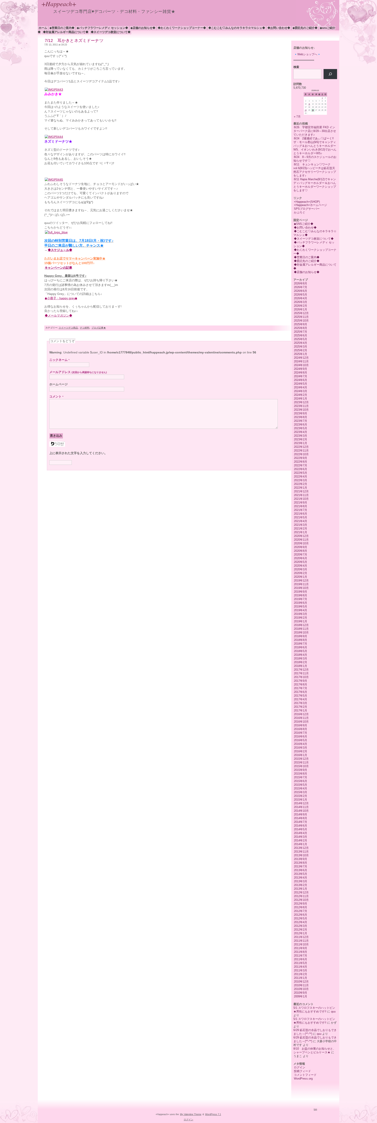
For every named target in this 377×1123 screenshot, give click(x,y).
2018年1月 (300, 666)
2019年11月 (301, 584)
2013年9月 (300, 859)
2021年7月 (300, 510)
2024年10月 (301, 365)
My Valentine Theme (190, 1114)
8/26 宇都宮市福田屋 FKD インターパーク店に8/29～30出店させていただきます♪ (314, 131)
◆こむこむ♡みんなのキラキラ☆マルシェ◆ (236, 27)
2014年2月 (300, 840)
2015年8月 (300, 773)
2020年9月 (300, 547)
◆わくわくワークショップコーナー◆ (182, 27)
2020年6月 (300, 558)
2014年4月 (300, 833)
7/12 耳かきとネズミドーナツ (74, 40)
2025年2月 (300, 350)
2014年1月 (300, 844)
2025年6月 (300, 335)
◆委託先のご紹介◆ (305, 27)
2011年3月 (300, 970)
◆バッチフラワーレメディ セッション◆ (102, 27)
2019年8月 (300, 595)
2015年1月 (300, 799)
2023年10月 (301, 409)
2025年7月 (300, 331)
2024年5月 (300, 383)
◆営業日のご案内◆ (62, 27)
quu (333, 1011)
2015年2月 (300, 796)
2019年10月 (301, 588)
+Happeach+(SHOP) (307, 201)
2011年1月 (300, 977)
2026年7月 (300, 287)
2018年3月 (300, 658)
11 (309, 104)
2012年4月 (300, 922)
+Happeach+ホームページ (310, 205)
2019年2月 (300, 617)
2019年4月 (300, 610)
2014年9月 (300, 814)
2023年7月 (300, 420)
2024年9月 (300, 368)
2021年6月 (300, 513)
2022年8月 (300, 461)
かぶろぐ (299, 212)
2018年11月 (301, 628)
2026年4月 (300, 298)
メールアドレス (78, 372)
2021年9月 (300, 502)
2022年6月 (300, 469)
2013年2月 (300, 885)
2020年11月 (301, 539)
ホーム (43, 27)
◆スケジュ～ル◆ (60, 250)
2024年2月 (300, 394)
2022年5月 (300, 472)
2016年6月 (300, 736)
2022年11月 (301, 450)
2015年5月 (300, 784)
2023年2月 (300, 439)
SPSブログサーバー (307, 208)
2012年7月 (300, 911)
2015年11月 (301, 762)
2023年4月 (300, 432)
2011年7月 (300, 955)
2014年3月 (300, 836)
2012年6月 (300, 914)
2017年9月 (300, 680)
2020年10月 (301, 543)
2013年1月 (300, 888)
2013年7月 (300, 866)
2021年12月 (301, 491)
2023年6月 (300, 424)
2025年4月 (300, 342)
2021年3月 (300, 524)
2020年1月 (300, 576)
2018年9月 (300, 636)
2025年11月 (301, 316)
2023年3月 (300, 435)
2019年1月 (300, 621)
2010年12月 (301, 981)
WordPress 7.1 (213, 1114)
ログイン (299, 1067)
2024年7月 (300, 376)
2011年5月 (300, 963)
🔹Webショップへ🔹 (307, 54)
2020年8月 (300, 550)
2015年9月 (300, 770)
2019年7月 (300, 599)
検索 (296, 67)
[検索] (330, 74)
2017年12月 (301, 669)
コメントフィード (305, 1074)
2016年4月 (300, 744)
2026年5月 (300, 294)
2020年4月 (300, 565)
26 (313, 110)
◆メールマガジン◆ (58, 315)
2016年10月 (301, 721)
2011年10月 (301, 944)
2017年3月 (300, 703)
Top (315, 1109)
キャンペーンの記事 (58, 267)
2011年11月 (301, 940)
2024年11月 (301, 361)
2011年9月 (300, 948)
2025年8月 (300, 328)
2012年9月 (300, 903)
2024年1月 (300, 398)
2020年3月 (300, 569)
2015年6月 (300, 781)
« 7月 (297, 116)
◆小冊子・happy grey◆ (61, 298)
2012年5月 (300, 918)
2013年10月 (301, 855)
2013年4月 (300, 877)
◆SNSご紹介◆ (303, 223)
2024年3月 (300, 391)
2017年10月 (301, 677)
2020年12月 (301, 536)
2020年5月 (300, 562)
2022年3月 (300, 480)
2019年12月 (301, 580)
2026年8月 (300, 283)
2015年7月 (300, 777)
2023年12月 (301, 402)
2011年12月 (301, 937)
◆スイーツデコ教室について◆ (110, 32)
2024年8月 (300, 372)
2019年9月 (300, 591)
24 (306, 110)
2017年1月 (300, 710)
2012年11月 (301, 896)
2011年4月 (300, 966)
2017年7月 (300, 688)
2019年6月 (300, 602)
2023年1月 (300, 443)
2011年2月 (300, 974)
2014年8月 (300, 818)
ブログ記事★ (98, 327)
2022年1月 (300, 487)
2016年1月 (300, 755)
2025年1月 (300, 354)
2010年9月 (300, 992)
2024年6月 (300, 380)
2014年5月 (300, 829)
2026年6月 (300, 290)
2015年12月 (301, 758)
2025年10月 (301, 320)
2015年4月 (300, 788)
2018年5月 (300, 651)
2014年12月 (301, 803)
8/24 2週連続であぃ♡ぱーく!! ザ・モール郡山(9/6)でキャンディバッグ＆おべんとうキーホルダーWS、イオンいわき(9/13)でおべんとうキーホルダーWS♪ (315, 146)
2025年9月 (300, 324)
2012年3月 (300, 925)
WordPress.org (303, 1078)
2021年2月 (300, 528)
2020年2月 (300, 573)
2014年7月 (300, 822)
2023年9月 (300, 413)
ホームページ (58, 384)
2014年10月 (301, 810)
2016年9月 (300, 725)
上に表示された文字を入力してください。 (78, 453)
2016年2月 (300, 751)
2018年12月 (301, 625)
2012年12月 (301, 892)
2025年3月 (300, 346)
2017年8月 (300, 684)
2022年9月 (300, 458)
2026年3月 (300, 302)
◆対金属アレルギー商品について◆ (65, 32)
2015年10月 (301, 766)
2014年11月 (301, 807)
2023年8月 (300, 417)
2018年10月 (301, 632)
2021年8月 (300, 506)
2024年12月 (301, 357)
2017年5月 (300, 695)
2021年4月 (300, 521)
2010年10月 (301, 989)
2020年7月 (300, 554)
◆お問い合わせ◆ (278, 27)
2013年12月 (301, 848)
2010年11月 (301, 985)
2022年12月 (301, 446)
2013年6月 (300, 870)
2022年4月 (300, 476)
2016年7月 (300, 732)
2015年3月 (300, 792)
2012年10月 (301, 900)
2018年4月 (300, 654)
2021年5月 (300, 517)
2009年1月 (300, 996)
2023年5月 (300, 428)
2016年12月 (301, 714)
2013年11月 (301, 851)
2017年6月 (300, 692)
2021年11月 (301, 495)
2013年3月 (300, 881)
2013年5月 (300, 874)
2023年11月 (301, 406)
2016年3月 (300, 747)
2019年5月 (300, 606)
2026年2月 (300, 305)
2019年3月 (300, 614)
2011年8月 (300, 951)
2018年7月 (300, 643)
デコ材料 (84, 327)
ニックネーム (59, 360)
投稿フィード (302, 1071)
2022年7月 (300, 465)
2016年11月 (301, 718)
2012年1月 (300, 933)
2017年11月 (301, 673)
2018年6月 (300, 647)
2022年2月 (300, 484)
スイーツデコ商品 (68, 327)
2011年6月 (300, 959)
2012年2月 (300, 929)
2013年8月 (300, 862)
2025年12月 (301, 313)
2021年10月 (301, 498)
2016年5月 (300, 740)
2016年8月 (300, 729)
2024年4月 (300, 387)
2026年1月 (300, 309)
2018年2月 (300, 662)
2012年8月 (300, 907)
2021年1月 (300, 532)
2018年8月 (300, 640)
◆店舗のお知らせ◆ (142, 27)
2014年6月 (300, 825)
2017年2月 (300, 706)
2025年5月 (300, 339)
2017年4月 (300, 699)
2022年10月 (301, 454)
